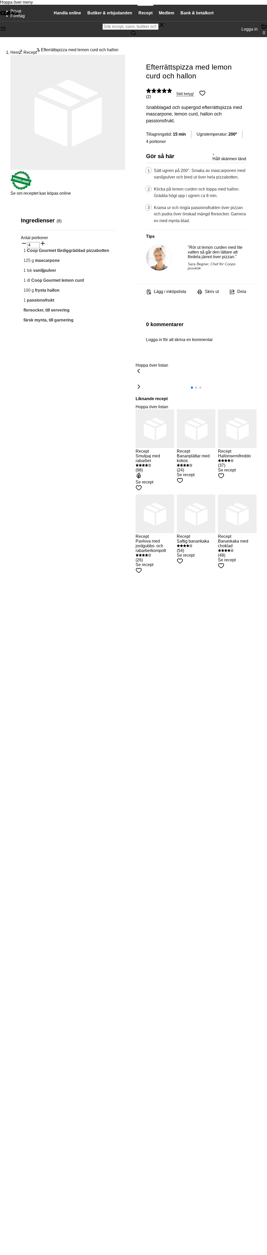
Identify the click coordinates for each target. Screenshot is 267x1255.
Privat (15, 11)
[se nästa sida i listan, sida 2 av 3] (139, 387)
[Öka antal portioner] (43, 243)
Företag (17, 16)
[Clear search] (162, 25)
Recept (30, 52)
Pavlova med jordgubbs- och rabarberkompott (151, 546)
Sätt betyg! (185, 93)
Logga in (249, 29)
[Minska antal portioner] (24, 243)
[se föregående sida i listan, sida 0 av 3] (139, 371)
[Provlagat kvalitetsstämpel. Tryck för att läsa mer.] (21, 188)
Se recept (144, 482)
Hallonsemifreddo (234, 456)
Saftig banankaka (193, 541)
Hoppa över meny (16, 2)
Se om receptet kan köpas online (40, 193)
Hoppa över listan (152, 365)
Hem (14, 52)
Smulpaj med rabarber (148, 458)
